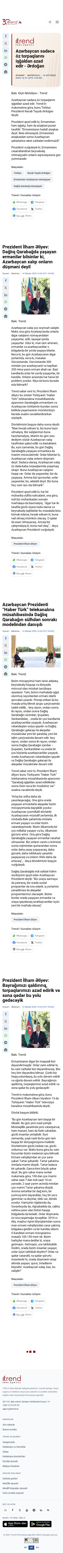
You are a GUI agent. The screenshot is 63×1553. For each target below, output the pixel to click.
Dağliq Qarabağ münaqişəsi (28, 186)
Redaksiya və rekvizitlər (14, 1447)
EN (25, 1547)
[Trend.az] (12, 22)
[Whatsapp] (5, 1510)
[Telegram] (34, 1510)
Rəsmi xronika (10, 1429)
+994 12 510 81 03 (11, 1405)
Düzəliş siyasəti (10, 1461)
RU (37, 1547)
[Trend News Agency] (12, 1379)
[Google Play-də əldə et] (41, 1524)
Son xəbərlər (9, 1424)
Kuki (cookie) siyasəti (13, 1493)
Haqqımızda (9, 1442)
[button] (6, 36)
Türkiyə (17, 173)
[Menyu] (57, 22)
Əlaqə (5, 1451)
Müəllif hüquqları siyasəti (15, 1488)
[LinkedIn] (41, 1510)
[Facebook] (13, 1510)
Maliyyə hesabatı (11, 1466)
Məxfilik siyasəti (10, 1483)
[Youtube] (27, 1510)
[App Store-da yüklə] (15, 1524)
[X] (20, 1510)
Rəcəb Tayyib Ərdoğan (38, 173)
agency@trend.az (10, 1409)
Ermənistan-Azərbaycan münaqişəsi (32, 179)
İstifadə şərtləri (10, 1478)
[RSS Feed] (48, 1510)
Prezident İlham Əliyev (25, 543)
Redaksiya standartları (14, 1456)
